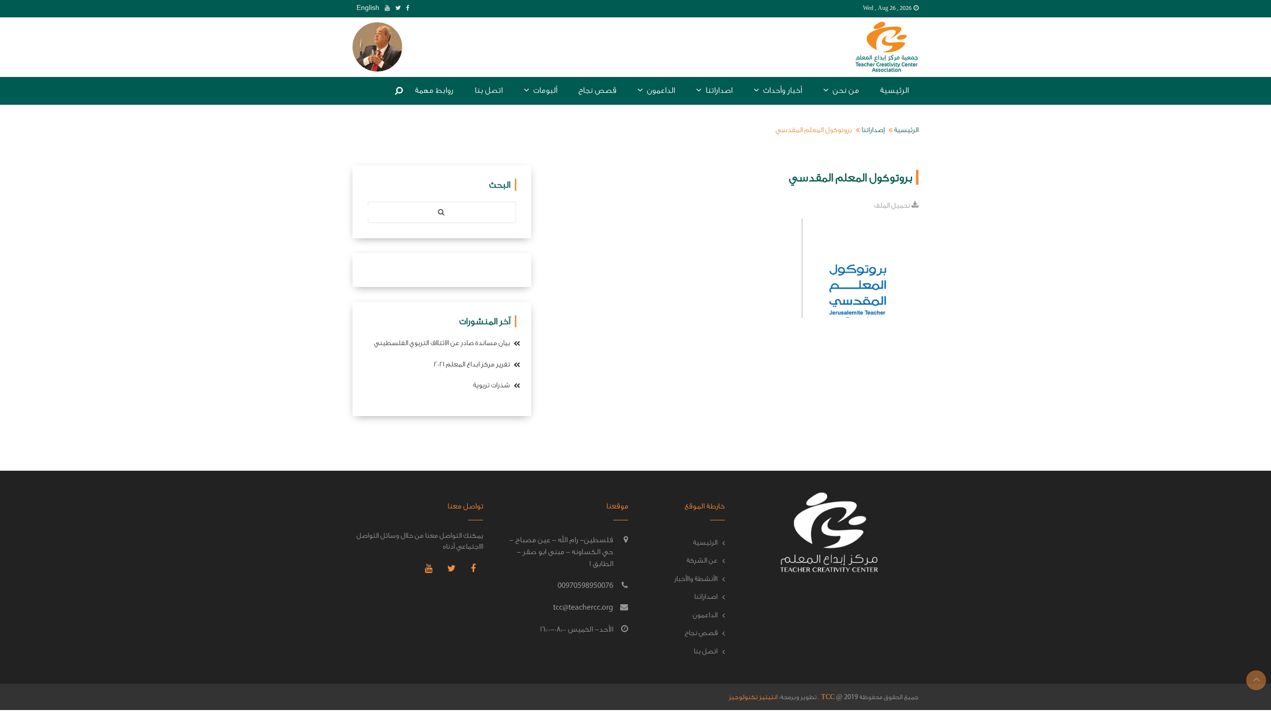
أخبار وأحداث (781, 90)
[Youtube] (385, 8)
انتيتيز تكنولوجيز (753, 697)
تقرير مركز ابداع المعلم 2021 (472, 364)
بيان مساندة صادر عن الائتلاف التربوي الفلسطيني (442, 343)
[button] (377, 46)
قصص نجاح (597, 90)
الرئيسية (894, 90)
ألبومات (544, 90)
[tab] (377, 47)
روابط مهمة (434, 90)
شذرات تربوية (492, 385)
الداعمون (660, 90)
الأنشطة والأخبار (695, 579)
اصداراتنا (718, 90)
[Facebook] (406, 8)
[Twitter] (396, 8)
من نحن (845, 90)
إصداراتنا (873, 130)
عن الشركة (702, 561)
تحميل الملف (893, 206)
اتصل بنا (488, 90)
